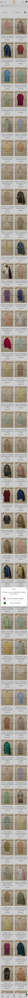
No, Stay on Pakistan (15, 603)
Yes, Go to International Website (15, 598)
